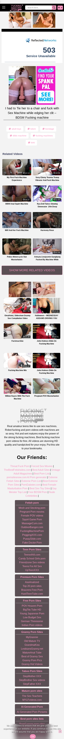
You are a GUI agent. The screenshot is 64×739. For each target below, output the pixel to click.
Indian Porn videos (32, 625)
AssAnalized (32, 582)
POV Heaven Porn (32, 605)
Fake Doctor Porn (32, 542)
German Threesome (32, 621)
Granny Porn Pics (32, 660)
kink (33, 142)
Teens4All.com (32, 554)
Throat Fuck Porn (19, 466)
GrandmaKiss (32, 645)
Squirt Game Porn (32, 519)
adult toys (16, 129)
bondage (49, 129)
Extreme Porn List (31, 481)
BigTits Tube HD (32, 609)
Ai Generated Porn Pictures (32, 712)
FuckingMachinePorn (32, 531)
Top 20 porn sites (32, 586)
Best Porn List (41, 473)
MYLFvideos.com (32, 700)
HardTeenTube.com (32, 593)
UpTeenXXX (32, 570)
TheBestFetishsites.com (17, 470)
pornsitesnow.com (17, 477)
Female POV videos (32, 515)
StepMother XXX (32, 676)
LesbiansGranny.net (32, 648)
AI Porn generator (36, 477)
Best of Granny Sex (32, 656)
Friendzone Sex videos (32, 562)
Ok (32, 736)
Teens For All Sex (32, 566)
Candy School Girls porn (32, 558)
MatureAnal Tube (32, 652)
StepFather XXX (32, 684)
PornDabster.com (30, 484)
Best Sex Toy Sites (40, 488)
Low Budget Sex (32, 617)
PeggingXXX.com (32, 535)
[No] (60, 731)
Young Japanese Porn (32, 613)
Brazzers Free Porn (32, 590)
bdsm (33, 129)
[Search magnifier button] (54, 7)
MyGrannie (32, 637)
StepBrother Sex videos (32, 680)
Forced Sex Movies (42, 466)
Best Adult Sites (41, 470)
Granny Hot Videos (32, 664)
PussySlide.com (32, 538)
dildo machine (19, 135)
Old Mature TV (32, 641)
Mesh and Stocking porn (32, 508)
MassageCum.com (32, 523)
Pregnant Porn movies (32, 511)
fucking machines (44, 135)
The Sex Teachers (32, 696)
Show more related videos (32, 270)
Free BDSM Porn (37, 492)
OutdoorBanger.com (32, 527)
